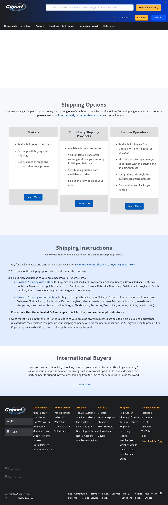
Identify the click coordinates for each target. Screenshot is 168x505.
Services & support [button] (89, 26)
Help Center (126, 412)
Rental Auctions (85, 435)
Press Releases (41, 444)
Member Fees (127, 440)
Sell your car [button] (68, 26)
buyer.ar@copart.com (122, 264)
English (126, 17)
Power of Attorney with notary (35, 281)
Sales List (59, 417)
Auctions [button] (40, 26)
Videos (123, 435)
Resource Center (129, 422)
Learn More (33, 197)
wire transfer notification (91, 264)
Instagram (147, 417)
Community (39, 426)
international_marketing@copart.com (80, 115)
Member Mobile (128, 444)
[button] (49, 7)
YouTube (146, 431)
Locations (54, 26)
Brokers (102, 412)
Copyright (116, 493)
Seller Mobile (127, 449)
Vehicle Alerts (61, 431)
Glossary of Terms (129, 417)
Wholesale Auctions (87, 440)
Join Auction (82, 422)
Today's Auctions (85, 412)
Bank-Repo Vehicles (87, 431)
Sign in (158, 17)
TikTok (144, 422)
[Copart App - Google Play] (149, 457)
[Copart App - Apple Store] (149, 447)
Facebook (146, 412)
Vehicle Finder (62, 412)
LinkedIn (146, 426)
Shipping (103, 422)
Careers (37, 440)
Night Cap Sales (85, 426)
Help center (109, 26)
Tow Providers (105, 426)
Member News (41, 431)
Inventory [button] (26, 26)
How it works (10, 26)
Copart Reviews (41, 435)
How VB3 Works (41, 422)
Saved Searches (63, 426)
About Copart (40, 412)
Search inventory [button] (148, 7)
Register (141, 17)
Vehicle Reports (106, 417)
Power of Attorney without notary (37, 297)
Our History (39, 417)
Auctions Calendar (86, 417)
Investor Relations (42, 449)
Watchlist (59, 422)
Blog (143, 435)
